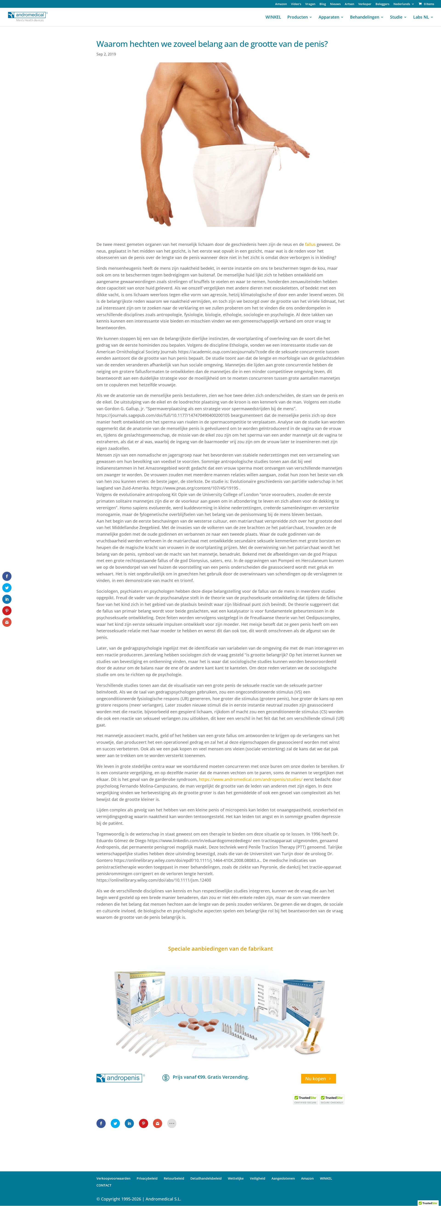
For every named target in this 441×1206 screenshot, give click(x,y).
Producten (297, 17)
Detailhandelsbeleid (206, 1178)
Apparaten (329, 17)
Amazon (281, 4)
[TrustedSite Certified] (305, 1099)
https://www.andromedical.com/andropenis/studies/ (250, 779)
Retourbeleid (174, 1178)
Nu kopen (315, 1078)
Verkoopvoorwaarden (113, 1178)
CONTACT (103, 1185)
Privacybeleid (147, 1178)
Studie (396, 17)
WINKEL (273, 17)
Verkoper (364, 4)
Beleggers (382, 4)
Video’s (296, 4)
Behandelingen (364, 17)
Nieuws (335, 4)
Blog (322, 4)
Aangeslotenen (283, 1178)
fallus (310, 244)
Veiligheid (257, 1178)
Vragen (310, 4)
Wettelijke (236, 1178)
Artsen (349, 4)
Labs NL (421, 17)
